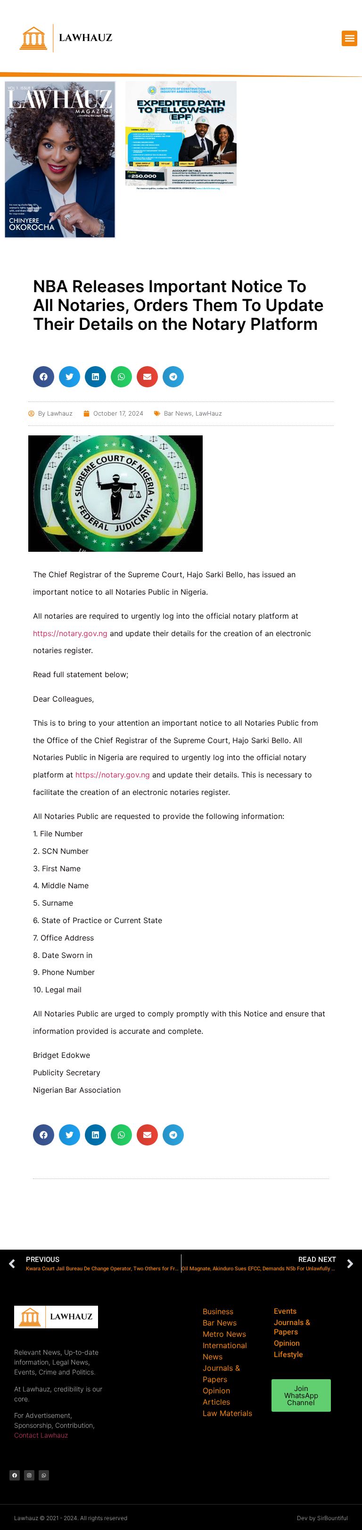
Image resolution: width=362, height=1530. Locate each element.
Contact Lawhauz (41, 1435)
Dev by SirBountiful (322, 1518)
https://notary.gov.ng (70, 633)
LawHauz (209, 413)
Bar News (178, 413)
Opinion (287, 1343)
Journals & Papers (292, 1327)
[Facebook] (14, 1475)
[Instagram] (29, 1475)
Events (285, 1311)
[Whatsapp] (44, 1475)
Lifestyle (288, 1354)
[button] (349, 38)
